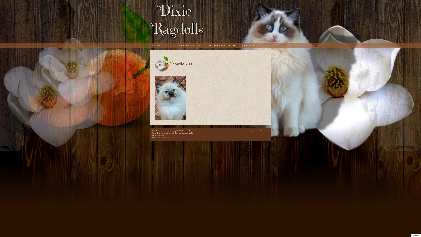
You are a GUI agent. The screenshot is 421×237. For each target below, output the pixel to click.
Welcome (156, 45)
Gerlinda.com (165, 137)
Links (244, 45)
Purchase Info (216, 45)
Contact (254, 45)
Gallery (232, 45)
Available (168, 45)
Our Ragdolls (185, 45)
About (200, 45)
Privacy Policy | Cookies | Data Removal (256, 131)
